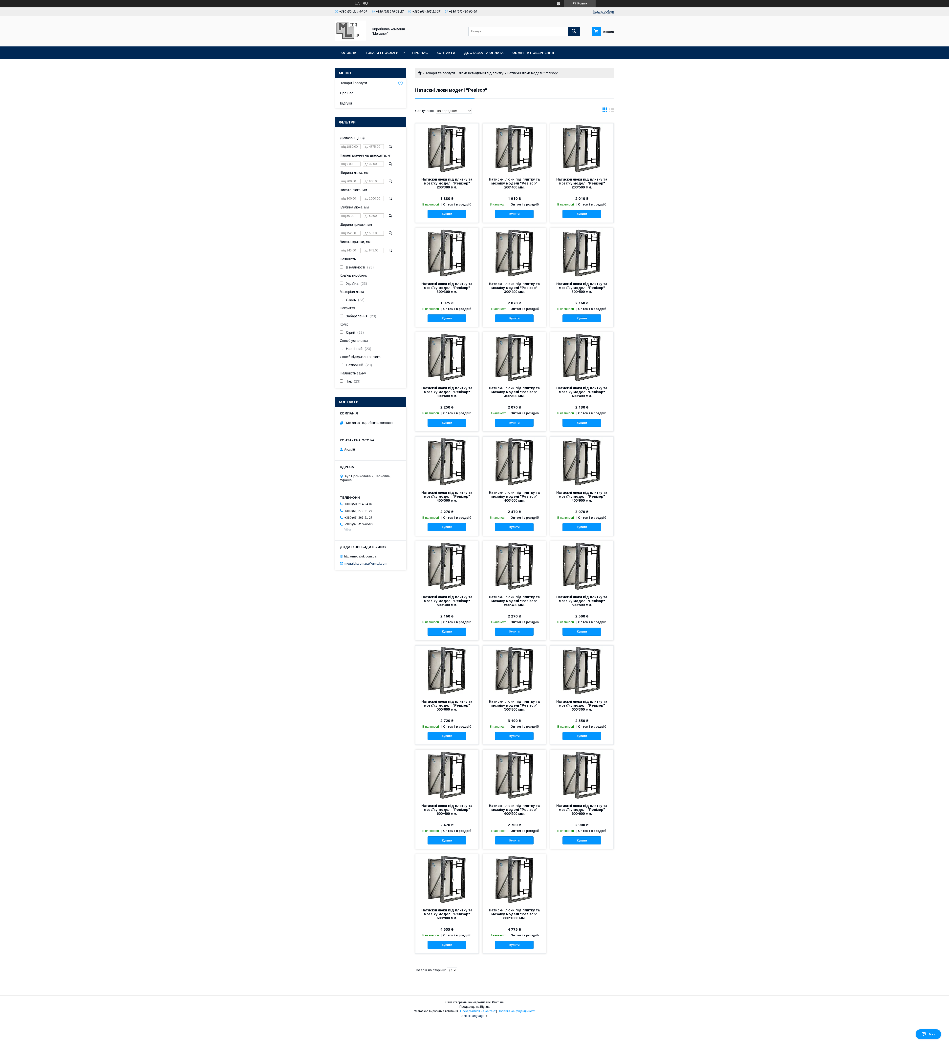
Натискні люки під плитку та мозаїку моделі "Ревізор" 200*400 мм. (514, 183)
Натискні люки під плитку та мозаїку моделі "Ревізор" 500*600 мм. (446, 705)
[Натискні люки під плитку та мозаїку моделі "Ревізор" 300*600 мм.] (446, 357)
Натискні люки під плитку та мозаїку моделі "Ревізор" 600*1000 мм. (514, 914)
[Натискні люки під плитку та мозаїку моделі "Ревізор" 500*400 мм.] (514, 566)
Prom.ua (498, 1002)
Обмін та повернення (533, 53)
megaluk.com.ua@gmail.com (366, 563)
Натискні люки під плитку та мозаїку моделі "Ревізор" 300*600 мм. (446, 392)
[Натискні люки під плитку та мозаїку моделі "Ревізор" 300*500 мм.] (581, 252)
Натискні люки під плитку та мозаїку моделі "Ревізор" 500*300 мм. (446, 601)
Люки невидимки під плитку (481, 73)
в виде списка (611, 110)
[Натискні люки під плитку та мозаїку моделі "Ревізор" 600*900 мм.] (446, 879)
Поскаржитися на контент (478, 1011)
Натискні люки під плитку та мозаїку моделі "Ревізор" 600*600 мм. (581, 810)
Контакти (446, 53)
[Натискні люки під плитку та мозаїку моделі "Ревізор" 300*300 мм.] (446, 252)
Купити (447, 214)
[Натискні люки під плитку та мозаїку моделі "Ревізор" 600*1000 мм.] (514, 879)
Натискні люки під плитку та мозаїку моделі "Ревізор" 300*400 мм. (514, 288)
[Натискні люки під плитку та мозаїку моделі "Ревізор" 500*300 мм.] (446, 566)
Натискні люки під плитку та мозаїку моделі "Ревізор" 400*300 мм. (514, 392)
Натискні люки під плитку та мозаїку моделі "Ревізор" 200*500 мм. (581, 183)
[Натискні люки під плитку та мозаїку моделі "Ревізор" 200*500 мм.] (581, 148)
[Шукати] (574, 31)
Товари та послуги (440, 73)
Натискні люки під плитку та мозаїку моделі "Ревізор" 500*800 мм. (514, 705)
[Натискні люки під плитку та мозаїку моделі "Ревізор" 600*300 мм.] (581, 670)
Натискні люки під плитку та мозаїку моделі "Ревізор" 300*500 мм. (581, 288)
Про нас (420, 53)
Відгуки (346, 103)
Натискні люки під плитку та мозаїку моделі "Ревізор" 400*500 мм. (446, 496)
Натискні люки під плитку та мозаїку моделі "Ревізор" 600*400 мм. (446, 810)
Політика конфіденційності (516, 1011)
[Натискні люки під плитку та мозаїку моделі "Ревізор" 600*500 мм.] (514, 774)
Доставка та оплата (483, 53)
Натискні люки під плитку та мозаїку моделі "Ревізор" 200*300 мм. (446, 183)
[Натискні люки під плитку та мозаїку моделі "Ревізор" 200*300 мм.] (446, 148)
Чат (932, 1034)
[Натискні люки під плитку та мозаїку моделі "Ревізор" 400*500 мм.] (446, 461)
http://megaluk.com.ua (360, 556)
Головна (348, 53)
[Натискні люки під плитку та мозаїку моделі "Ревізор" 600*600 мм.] (581, 774)
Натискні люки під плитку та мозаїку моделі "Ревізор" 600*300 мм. (581, 705)
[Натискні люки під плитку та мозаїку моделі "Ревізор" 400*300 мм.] (514, 357)
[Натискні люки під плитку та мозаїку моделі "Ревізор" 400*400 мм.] (581, 357)
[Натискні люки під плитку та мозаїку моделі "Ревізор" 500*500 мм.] (581, 566)
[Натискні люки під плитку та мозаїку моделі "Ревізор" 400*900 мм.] (581, 461)
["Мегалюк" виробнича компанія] (350, 40)
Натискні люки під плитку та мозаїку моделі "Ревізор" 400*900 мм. (581, 496)
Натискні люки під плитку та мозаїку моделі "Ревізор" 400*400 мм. (581, 392)
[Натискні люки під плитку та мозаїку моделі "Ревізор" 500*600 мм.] (446, 670)
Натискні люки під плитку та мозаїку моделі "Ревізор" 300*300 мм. (446, 288)
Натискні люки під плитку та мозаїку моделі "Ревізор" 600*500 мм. (514, 810)
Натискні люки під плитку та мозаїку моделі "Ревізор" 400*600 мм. (514, 496)
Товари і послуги (381, 53)
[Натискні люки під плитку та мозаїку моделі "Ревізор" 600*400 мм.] (446, 774)
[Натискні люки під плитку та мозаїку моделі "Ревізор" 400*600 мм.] (514, 461)
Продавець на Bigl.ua (474, 1006)
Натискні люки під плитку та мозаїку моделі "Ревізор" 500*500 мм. (581, 601)
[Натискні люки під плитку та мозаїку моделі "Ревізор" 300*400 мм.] (514, 252)
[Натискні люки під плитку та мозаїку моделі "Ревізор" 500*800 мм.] (514, 670)
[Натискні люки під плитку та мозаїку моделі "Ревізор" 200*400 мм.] (514, 148)
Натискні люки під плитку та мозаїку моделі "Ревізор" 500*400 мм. (514, 601)
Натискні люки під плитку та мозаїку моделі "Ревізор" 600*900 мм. (446, 914)
